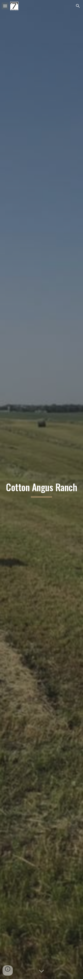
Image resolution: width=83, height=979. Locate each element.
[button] (5, 6)
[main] (41, 489)
